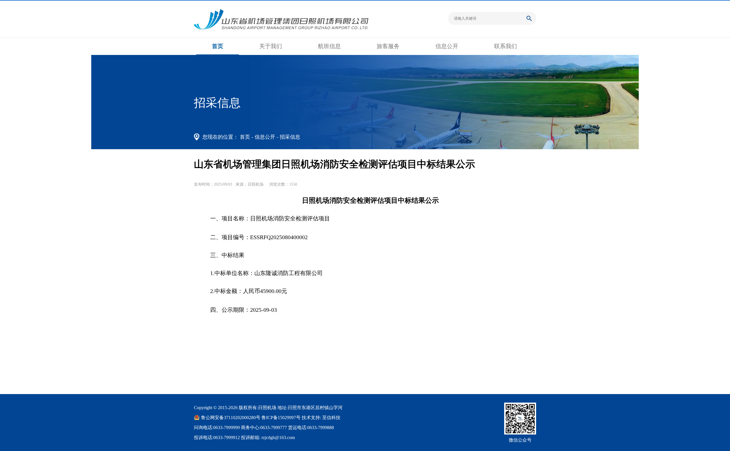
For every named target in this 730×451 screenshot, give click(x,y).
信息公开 (446, 46)
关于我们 (270, 46)
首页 (217, 46)
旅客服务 (388, 46)
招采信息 (290, 137)
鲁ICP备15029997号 (281, 417)
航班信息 (329, 46)
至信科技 (331, 417)
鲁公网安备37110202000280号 (230, 417)
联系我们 (505, 46)
